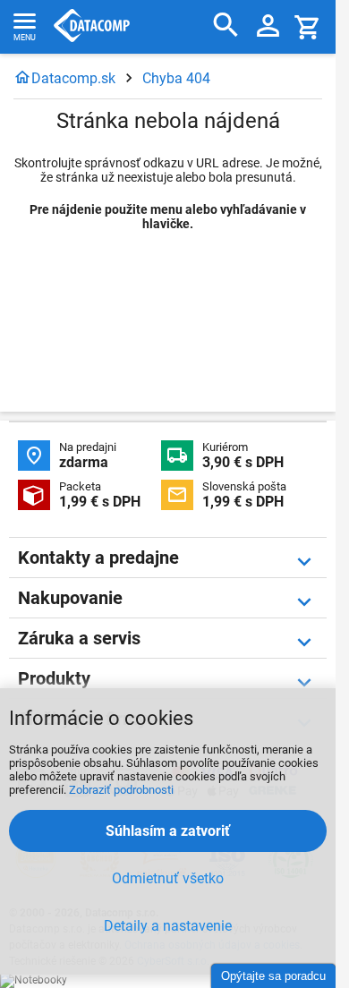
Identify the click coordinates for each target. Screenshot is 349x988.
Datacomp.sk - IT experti (92, 27)
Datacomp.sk (73, 78)
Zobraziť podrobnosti (121, 789)
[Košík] (308, 26)
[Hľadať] (226, 25)
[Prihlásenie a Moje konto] (268, 27)
